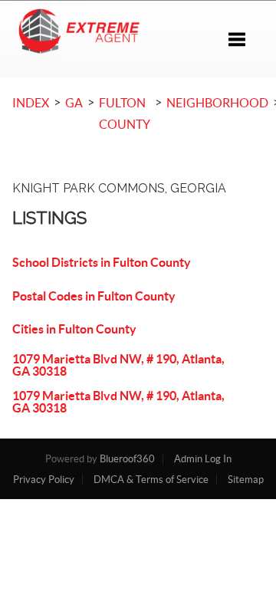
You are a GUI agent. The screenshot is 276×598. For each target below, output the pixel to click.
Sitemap (246, 479)
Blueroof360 (127, 459)
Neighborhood (217, 103)
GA (74, 103)
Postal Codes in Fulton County (94, 296)
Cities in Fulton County (74, 329)
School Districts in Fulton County (101, 262)
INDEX (30, 103)
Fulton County (124, 113)
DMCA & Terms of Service (151, 479)
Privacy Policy (43, 479)
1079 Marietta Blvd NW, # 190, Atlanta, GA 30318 (118, 365)
